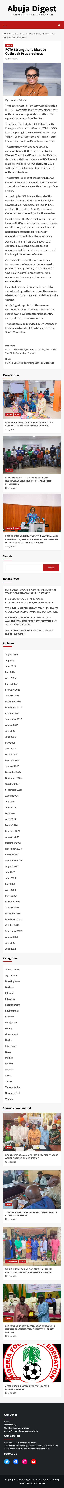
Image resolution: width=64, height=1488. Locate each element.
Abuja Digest (32, 9)
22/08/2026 (12, 430)
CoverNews (25, 1483)
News (17, 414)
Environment (12, 1010)
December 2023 (13, 842)
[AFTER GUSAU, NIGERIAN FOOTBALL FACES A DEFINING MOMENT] (32, 1363)
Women (9, 1099)
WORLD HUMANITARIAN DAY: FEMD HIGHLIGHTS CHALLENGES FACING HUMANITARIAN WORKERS (31, 610)
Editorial (9, 993)
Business (9, 987)
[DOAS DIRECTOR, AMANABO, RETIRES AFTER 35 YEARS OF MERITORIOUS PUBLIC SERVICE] (32, 1132)
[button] (6, 24)
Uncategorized (12, 1093)
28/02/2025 (12, 59)
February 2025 (12, 760)
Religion (9, 1063)
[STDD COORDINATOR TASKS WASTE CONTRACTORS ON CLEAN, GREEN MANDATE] (32, 1189)
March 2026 (11, 683)
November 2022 (13, 919)
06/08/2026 (12, 546)
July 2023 (10, 872)
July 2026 (10, 660)
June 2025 (10, 736)
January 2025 (12, 766)
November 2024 (13, 778)
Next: (29, 361)
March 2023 (11, 895)
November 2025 (13, 707)
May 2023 (10, 884)
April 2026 (10, 678)
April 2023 (10, 890)
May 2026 (10, 672)
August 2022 (11, 937)
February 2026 (12, 689)
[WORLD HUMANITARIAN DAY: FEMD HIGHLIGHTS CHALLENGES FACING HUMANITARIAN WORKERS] (32, 1246)
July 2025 (10, 731)
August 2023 (11, 866)
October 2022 (12, 925)
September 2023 (13, 860)
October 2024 (12, 784)
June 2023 (10, 878)
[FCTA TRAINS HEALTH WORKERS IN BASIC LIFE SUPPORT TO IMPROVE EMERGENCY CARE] (32, 399)
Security (9, 1069)
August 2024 (11, 795)
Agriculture (11, 975)
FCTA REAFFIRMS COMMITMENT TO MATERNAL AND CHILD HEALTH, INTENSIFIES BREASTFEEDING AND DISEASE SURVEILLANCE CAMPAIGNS (31, 539)
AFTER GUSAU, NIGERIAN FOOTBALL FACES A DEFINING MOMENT (29, 632)
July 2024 (10, 801)
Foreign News (12, 1022)
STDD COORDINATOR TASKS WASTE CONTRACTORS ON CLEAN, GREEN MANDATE (29, 601)
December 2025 (13, 701)
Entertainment (12, 1004)
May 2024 (10, 813)
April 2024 (10, 819)
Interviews (10, 1046)
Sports (8, 1075)
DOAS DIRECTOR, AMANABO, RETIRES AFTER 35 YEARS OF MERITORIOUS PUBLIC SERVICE (30, 591)
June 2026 (10, 666)
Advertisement (13, 969)
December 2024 (13, 772)
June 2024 (10, 807)
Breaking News (12, 981)
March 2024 (11, 825)
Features (9, 1016)
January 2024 (12, 837)
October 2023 (12, 854)
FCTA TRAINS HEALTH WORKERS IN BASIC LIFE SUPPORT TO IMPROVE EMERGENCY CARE (29, 424)
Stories (8, 1081)
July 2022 (10, 942)
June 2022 (10, 948)
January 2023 (12, 907)
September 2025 (13, 719)
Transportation (13, 1087)
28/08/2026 (12, 1336)
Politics (9, 1057)
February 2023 (12, 901)
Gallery (9, 1028)
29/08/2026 (12, 1162)
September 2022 (13, 931)
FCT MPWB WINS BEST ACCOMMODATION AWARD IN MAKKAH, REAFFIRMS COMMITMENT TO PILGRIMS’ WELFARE (31, 621)
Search (7, 556)
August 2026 (11, 654)
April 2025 (10, 748)
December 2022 (13, 913)
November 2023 (13, 848)
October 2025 (12, 713)
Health (9, 45)
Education (10, 999)
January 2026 (12, 695)
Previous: (31, 349)
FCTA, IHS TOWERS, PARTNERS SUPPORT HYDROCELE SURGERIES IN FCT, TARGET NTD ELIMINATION (28, 481)
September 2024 (13, 789)
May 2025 (10, 742)
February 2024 (12, 831)
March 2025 (11, 754)
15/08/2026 (12, 488)
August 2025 (11, 725)
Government (11, 1034)
